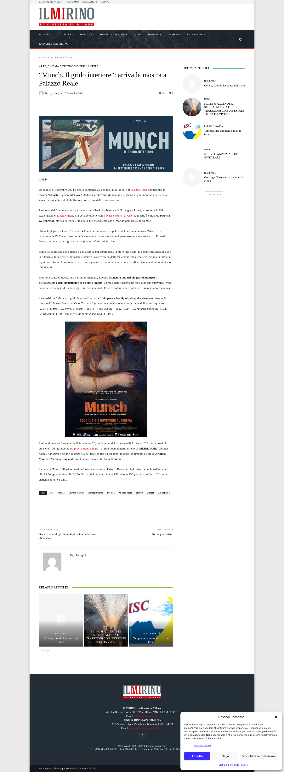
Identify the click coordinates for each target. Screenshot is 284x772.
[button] (276, 717)
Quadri (150, 492)
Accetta (197, 756)
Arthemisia (66, 215)
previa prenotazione (86, 448)
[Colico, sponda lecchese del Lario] (61, 620)
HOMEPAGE (60, 634)
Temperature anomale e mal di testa (151, 640)
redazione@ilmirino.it (146, 716)
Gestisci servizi (202, 745)
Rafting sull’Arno (162, 534)
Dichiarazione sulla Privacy (233, 764)
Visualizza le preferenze (259, 756)
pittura (139, 492)
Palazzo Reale (139, 189)
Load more (212, 194)
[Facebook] (142, 735)
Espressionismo (95, 492)
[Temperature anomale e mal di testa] (151, 620)
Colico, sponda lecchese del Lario (61, 640)
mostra (111, 492)
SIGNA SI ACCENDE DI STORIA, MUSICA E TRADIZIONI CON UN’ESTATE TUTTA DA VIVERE (106, 636)
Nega (225, 756)
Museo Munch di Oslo (119, 215)
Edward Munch (76, 492)
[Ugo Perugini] (42, 93)
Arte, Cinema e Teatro (60, 57)
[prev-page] (41, 652)
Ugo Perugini (56, 93)
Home (42, 57)
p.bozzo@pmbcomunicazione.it (146, 728)
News (106, 627)
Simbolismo (164, 492)
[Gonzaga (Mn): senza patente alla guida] (192, 177)
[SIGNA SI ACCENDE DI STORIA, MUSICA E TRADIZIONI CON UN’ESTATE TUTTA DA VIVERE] (106, 620)
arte (51, 492)
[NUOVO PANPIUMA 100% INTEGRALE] (192, 154)
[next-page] (47, 652)
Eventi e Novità (150, 634)
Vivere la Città (86, 66)
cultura (61, 492)
